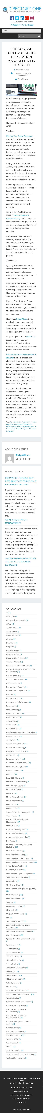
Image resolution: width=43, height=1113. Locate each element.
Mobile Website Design (15, 797)
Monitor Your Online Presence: (19, 136)
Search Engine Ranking (15, 866)
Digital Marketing (13, 683)
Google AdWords (12, 729)
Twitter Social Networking (16, 968)
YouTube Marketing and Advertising (20, 1054)
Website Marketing (13, 1035)
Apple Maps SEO (12, 635)
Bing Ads (9, 639)
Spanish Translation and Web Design (20, 939)
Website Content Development (18, 1002)
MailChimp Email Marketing (16, 782)
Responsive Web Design (15, 833)
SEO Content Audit (13, 885)
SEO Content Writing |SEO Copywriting (21, 889)
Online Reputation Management (19, 812)
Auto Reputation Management (20, 422)
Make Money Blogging (14, 785)
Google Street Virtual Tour (16, 751)
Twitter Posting (12, 964)
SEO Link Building (13, 895)
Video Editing (11, 971)
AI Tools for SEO (12, 628)
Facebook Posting (13, 717)
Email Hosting (11, 706)
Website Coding (12, 998)
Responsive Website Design (17, 837)
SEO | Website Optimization (17, 877)
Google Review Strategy (15, 748)
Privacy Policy (16, 1083)
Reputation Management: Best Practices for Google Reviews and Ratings (20, 481)
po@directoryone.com (21, 1109)
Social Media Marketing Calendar (19, 931)
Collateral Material (13, 662)
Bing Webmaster (12, 650)
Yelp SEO (9, 1047)
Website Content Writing (16, 1006)
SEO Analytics (11, 881)
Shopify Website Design (15, 914)
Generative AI (11, 721)
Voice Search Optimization (16, 990)
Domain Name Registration (16, 691)
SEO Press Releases (14, 899)
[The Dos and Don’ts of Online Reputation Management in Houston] (21, 95)
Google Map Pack (13, 736)
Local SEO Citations (14, 778)
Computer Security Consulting (17, 666)
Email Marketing (12, 710)
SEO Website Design (14, 906)
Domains (9, 694)
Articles (21, 1102)
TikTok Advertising (13, 952)
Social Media (21, 319)
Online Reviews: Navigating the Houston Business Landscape (20, 561)
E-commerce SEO (13, 698)
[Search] (39, 36)
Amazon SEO (11, 631)
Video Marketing (12, 975)
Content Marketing (13, 675)
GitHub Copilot (11, 725)
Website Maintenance (15, 1031)
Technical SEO (12, 949)
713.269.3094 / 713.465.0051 (22, 25)
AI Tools (9, 624)
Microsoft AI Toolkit (13, 789)
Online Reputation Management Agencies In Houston (21, 424)
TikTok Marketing (12, 956)
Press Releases (12, 826)
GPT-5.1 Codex (12, 755)
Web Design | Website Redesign (18, 994)
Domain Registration (21, 1088)
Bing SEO (10, 647)
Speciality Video (12, 945)
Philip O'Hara (22, 455)
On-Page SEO (11, 808)
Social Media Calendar (15, 921)
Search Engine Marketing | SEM (18, 858)
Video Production (21, 1099)
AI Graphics (10, 616)
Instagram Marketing (14, 759)
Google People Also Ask (15, 744)
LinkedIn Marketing (13, 770)
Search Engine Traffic (14, 870)
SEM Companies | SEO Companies (19, 874)
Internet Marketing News (16, 767)
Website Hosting (12, 1028)
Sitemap (29, 1083)
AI (7, 613)
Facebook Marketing (14, 713)
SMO (8, 918)
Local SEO (30, 337)
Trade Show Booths (13, 960)
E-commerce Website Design (17, 702)
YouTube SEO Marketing (15, 1058)
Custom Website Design (15, 679)
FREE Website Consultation (22, 22)
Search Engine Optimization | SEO (19, 862)
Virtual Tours (11, 987)
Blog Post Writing (12, 654)
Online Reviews (12, 816)
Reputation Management (16, 829)
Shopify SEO (11, 910)
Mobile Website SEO (14, 801)
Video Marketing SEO (14, 979)
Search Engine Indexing (15, 855)
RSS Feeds (10, 841)
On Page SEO (11, 804)
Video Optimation (13, 983)
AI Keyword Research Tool (16, 620)
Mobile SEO (10, 793)
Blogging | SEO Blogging (15, 658)
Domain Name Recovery (15, 687)
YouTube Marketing (13, 1050)
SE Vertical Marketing (14, 851)
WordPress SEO (12, 1039)
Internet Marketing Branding (17, 763)
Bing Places (10, 643)
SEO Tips (9, 902)
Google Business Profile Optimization (20, 732)
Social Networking (13, 935)
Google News (11, 740)
